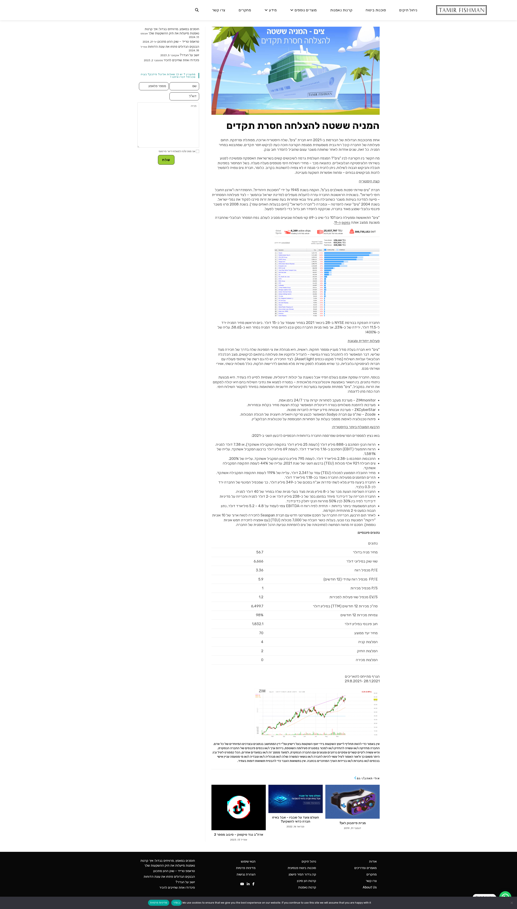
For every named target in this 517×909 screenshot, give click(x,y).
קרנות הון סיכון (306, 881)
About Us (370, 887)
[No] (512, 903)
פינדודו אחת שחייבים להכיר (181, 60)
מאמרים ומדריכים (365, 868)
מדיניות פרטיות (245, 868)
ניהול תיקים (309, 861)
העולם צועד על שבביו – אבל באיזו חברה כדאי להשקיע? (295, 819)
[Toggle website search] (197, 10)
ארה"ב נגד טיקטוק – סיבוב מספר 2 (238, 834)
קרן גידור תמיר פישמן (302, 874)
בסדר (176, 902)
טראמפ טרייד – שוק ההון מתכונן (178, 41)
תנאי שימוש (248, 861)
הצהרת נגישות (245, 874)
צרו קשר (371, 881)
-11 (336, 222)
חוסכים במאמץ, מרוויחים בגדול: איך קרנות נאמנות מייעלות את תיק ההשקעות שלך (172, 31)
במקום (346, 222)
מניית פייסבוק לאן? (352, 823)
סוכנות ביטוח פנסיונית (302, 868)
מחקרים (371, 874)
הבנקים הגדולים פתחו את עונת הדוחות (173, 46)
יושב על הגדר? (189, 55)
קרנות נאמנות (307, 887)
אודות (373, 861)
